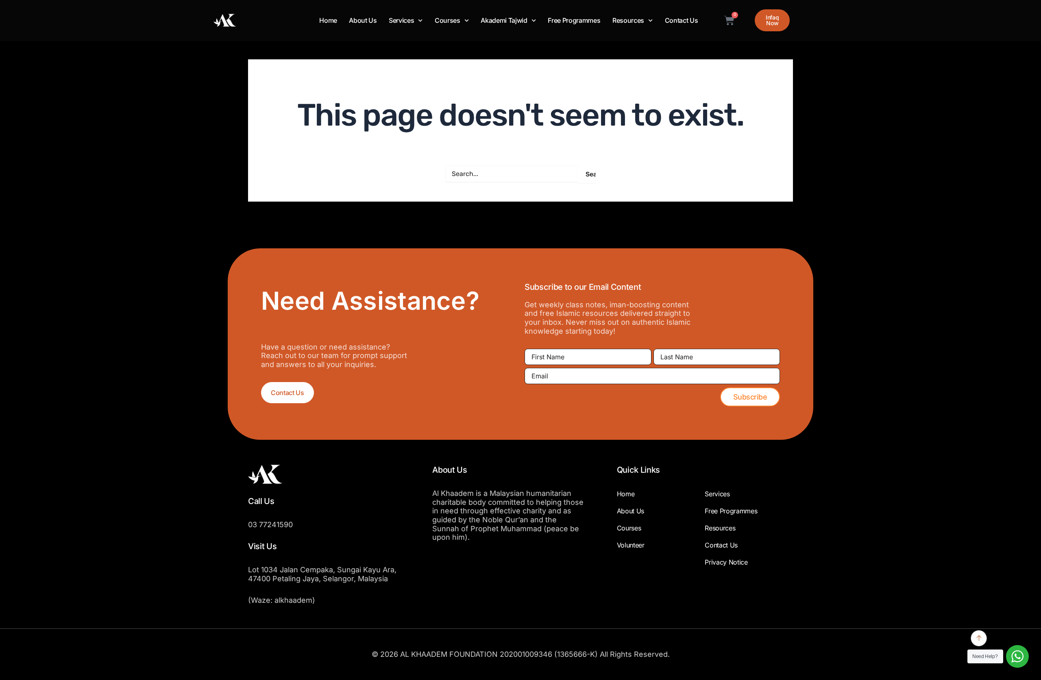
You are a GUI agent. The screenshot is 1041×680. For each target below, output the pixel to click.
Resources (628, 20)
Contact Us (681, 20)
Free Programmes (574, 20)
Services (401, 20)
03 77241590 (270, 524)
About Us (363, 20)
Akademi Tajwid (504, 20)
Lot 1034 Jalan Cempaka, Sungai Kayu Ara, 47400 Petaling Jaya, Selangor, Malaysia (322, 574)
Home (328, 20)
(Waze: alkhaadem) (281, 600)
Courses (447, 20)
